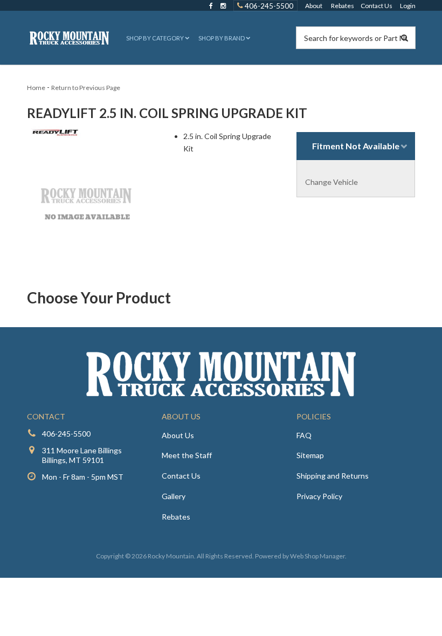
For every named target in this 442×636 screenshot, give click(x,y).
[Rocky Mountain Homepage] (69, 38)
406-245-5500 (268, 5)
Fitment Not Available (355, 146)
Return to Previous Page (85, 88)
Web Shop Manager (317, 556)
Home (36, 88)
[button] (156, 38)
